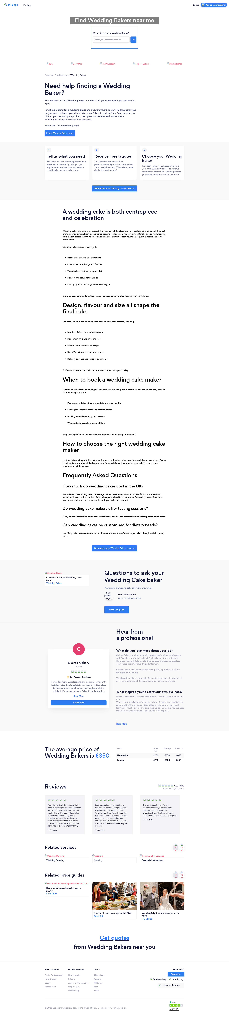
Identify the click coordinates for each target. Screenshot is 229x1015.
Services (49, 75)
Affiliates (98, 982)
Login (47, 982)
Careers (97, 979)
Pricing (71, 979)
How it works (51, 979)
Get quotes (114, 938)
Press (96, 990)
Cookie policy (104, 1007)
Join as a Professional (78, 982)
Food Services (61, 75)
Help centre (73, 986)
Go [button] (133, 39)
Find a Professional (53, 975)
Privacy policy (119, 1007)
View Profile (78, 702)
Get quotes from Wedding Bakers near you (114, 188)
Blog (96, 986)
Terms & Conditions (86, 1007)
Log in (196, 4)
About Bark (99, 975)
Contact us (176, 974)
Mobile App (50, 986)
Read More (121, 723)
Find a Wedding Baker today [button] (59, 133)
